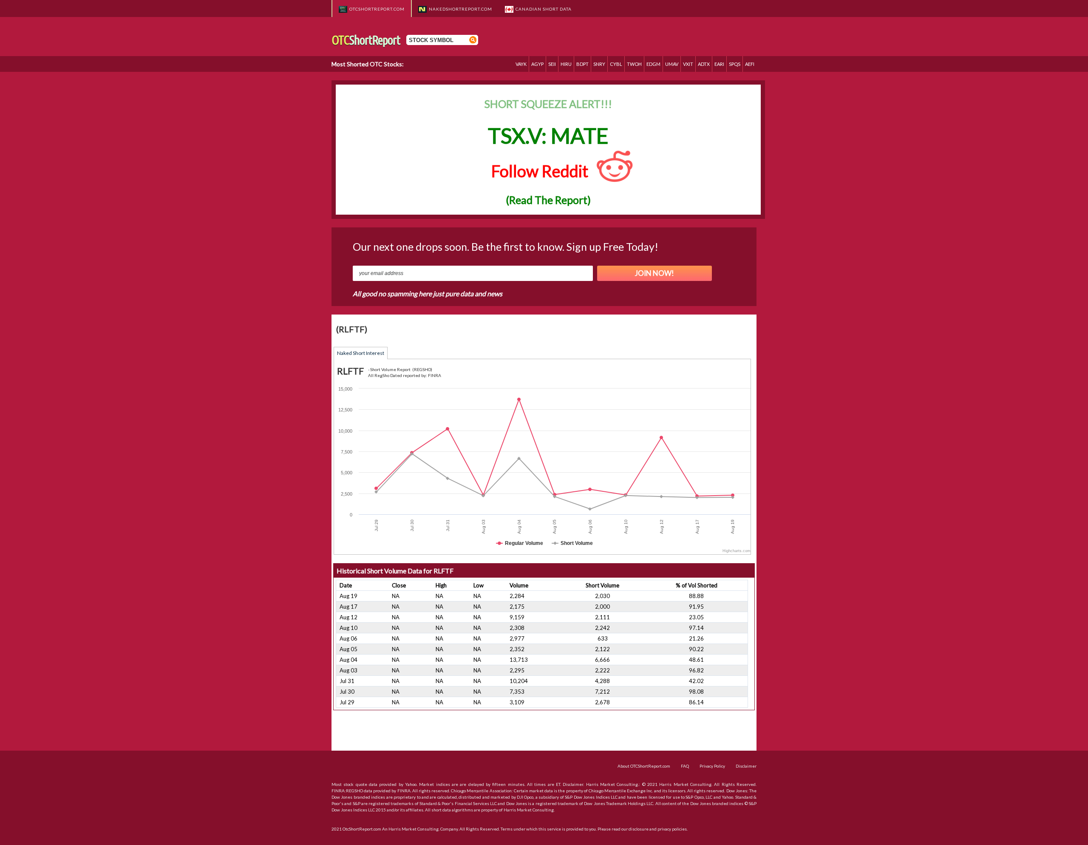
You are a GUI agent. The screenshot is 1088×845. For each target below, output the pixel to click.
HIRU (566, 64)
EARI (719, 64)
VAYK (521, 64)
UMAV (671, 64)
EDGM (653, 64)
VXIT (688, 64)
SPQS (734, 64)
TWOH (634, 64)
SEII (552, 64)
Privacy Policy (712, 765)
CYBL (616, 64)
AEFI (749, 64)
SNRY (599, 64)
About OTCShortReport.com (644, 765)
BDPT (582, 64)
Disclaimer (746, 765)
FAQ (685, 765)
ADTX (704, 64)
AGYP (537, 64)
